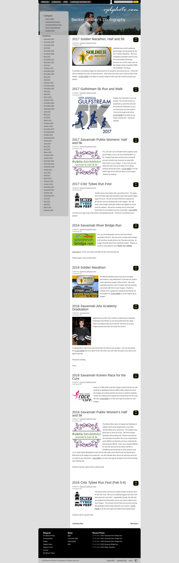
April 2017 (47, 65)
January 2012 (48, 184)
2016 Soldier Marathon (89, 267)
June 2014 (47, 111)
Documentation (48, 538)
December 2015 (49, 85)
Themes (45, 550)
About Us (45, 2)
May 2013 (47, 146)
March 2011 (47, 207)
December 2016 (49, 71)
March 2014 (47, 120)
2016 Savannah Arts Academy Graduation (94, 307)
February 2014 (48, 123)
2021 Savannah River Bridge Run (111, 538)
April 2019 (47, 48)
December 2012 (49, 161)
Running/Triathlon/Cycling (53, 25)
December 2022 (49, 39)
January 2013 (48, 158)
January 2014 (48, 126)
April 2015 (47, 94)
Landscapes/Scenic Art (52, 22)
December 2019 (49, 42)
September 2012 (49, 166)
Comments (73, 538)
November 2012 (49, 163)
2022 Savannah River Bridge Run (111, 535)
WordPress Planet (49, 553)
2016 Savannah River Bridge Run (96, 225)
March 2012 (47, 178)
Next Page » (134, 523)
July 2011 (47, 198)
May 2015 (47, 91)
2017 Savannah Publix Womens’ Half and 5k (99, 141)
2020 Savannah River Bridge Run (111, 541)
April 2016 (47, 80)
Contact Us (56, 2)
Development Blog (49, 535)
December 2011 (49, 187)
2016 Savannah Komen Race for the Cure (99, 377)
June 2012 (47, 172)
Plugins (45, 541)
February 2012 (48, 181)
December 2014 (49, 103)
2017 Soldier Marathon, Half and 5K (98, 39)
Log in (130, 560)
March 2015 (47, 97)
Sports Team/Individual (52, 27)
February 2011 (48, 210)
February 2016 (48, 82)
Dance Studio (49, 19)
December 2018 (49, 51)
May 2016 (47, 77)
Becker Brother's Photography (98, 19)
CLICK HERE (83, 77)
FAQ (65, 2)
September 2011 (49, 195)
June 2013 (47, 143)
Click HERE (133, 210)
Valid (72, 541)
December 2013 (49, 129)
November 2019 (49, 45)
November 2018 (49, 53)
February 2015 (48, 100)
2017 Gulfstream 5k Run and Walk (97, 89)
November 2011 (49, 190)
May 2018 (47, 56)
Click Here (76, 252)
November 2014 (49, 105)
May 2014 (47, 114)
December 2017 (49, 59)
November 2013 (49, 132)
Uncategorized (50, 30)
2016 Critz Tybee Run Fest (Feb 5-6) (99, 482)
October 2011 (48, 192)
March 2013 (47, 152)
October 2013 (48, 134)
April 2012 (47, 175)
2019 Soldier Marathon (108, 547)
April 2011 (47, 204)
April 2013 (47, 149)
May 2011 (47, 201)
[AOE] (135, 560)
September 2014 (49, 109)
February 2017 (48, 68)
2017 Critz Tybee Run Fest (92, 184)
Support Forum (48, 547)
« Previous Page (77, 523)
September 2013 (49, 137)
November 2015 (49, 88)
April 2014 (47, 117)
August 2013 (48, 140)
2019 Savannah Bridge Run (109, 544)
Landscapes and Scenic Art (80, 2)
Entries (111, 560)
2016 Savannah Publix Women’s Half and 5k (99, 413)
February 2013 (48, 155)
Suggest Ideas (47, 544)
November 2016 (49, 74)
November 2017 (49, 62)
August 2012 (48, 169)
